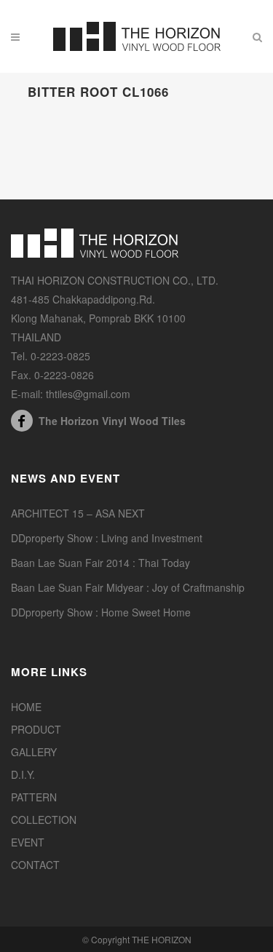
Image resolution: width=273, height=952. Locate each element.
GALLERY (34, 752)
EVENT (27, 842)
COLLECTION (43, 819)
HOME (26, 706)
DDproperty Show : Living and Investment (106, 538)
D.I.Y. (23, 774)
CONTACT (35, 864)
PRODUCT (36, 729)
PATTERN (34, 797)
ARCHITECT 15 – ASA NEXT (78, 513)
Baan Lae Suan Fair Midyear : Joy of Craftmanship (128, 587)
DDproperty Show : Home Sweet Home (101, 612)
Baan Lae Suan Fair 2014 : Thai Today (100, 562)
